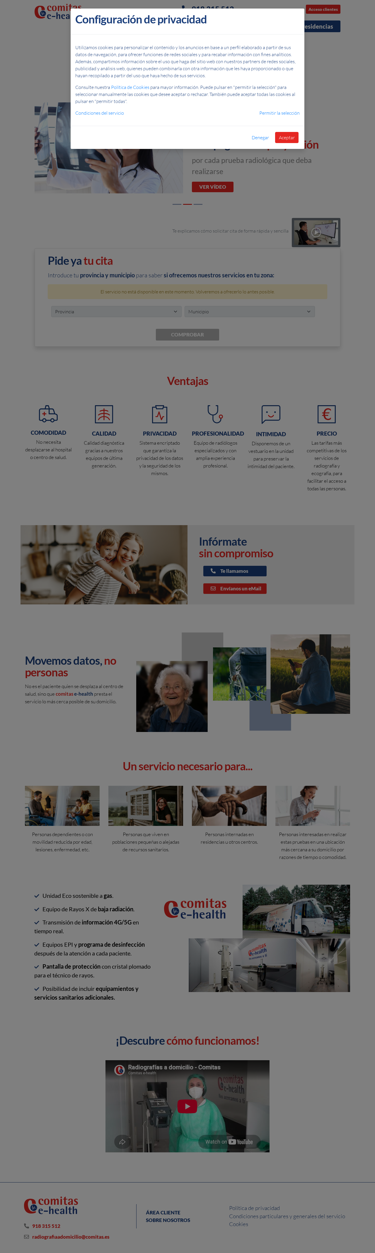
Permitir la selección (279, 113)
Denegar (260, 137)
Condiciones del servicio (99, 113)
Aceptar (287, 137)
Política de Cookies (130, 87)
